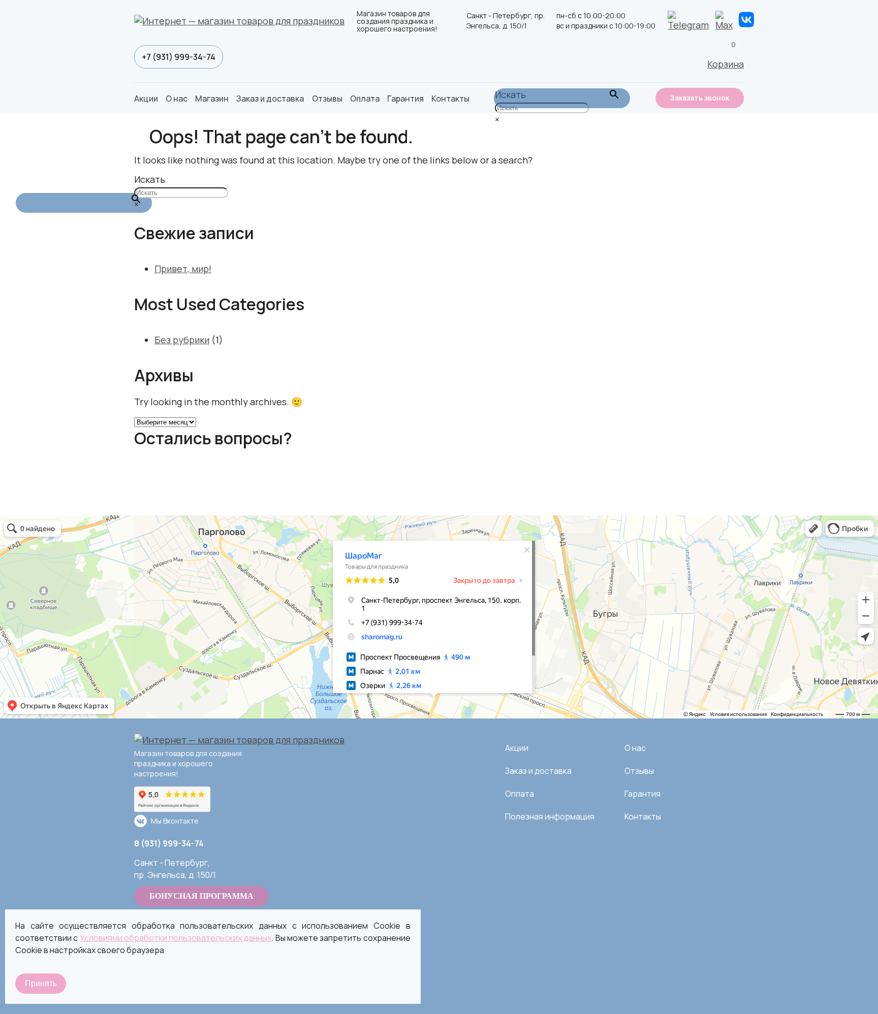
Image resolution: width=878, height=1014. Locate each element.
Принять (41, 983)
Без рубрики (181, 340)
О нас (176, 98)
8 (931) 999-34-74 (169, 843)
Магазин (212, 98)
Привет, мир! (182, 269)
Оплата (365, 98)
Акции (146, 98)
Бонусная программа (201, 896)
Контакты (450, 98)
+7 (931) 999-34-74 (178, 56)
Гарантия (405, 98)
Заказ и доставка (270, 98)
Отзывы (327, 98)
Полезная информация (549, 816)
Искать (149, 179)
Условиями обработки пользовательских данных (176, 937)
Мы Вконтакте (175, 821)
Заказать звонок (699, 98)
